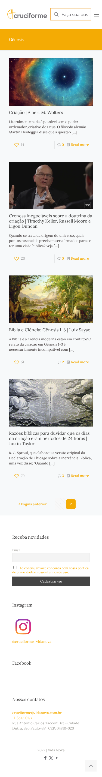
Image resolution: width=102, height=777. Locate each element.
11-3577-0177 (22, 718)
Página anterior (34, 504)
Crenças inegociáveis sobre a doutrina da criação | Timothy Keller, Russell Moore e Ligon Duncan (50, 221)
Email (16, 550)
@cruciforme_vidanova (31, 641)
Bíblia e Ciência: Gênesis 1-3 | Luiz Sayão (49, 329)
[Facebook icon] (45, 757)
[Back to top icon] (91, 766)
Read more (80, 144)
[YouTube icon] (57, 757)
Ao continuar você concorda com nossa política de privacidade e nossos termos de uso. (50, 570)
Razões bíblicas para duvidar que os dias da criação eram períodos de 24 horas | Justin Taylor (49, 438)
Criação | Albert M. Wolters (36, 112)
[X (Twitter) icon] (51, 757)
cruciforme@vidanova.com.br (37, 712)
